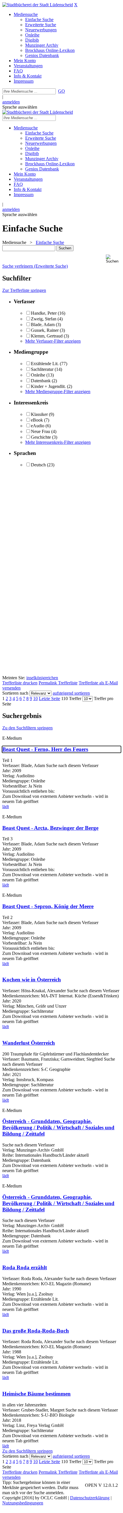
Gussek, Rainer (45, 330)
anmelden (11, 101)
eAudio (37, 425)
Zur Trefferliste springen (24, 290)
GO (61, 91)
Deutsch (38, 464)
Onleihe (38, 375)
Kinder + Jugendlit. (48, 386)
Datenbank (41, 380)
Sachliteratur (42, 369)
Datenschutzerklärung (90, 1497)
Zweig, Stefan (43, 318)
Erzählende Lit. (45, 363)
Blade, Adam (43, 324)
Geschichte (41, 437)
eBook (37, 420)
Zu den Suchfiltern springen (27, 727)
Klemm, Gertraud (47, 335)
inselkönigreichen (42, 677)
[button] (113, 259)
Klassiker (39, 414)
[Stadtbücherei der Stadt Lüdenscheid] (37, 4)
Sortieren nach (15, 693)
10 (35, 698)
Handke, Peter (44, 313)
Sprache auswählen (19, 107)
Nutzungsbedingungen (22, 1502)
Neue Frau (40, 431)
